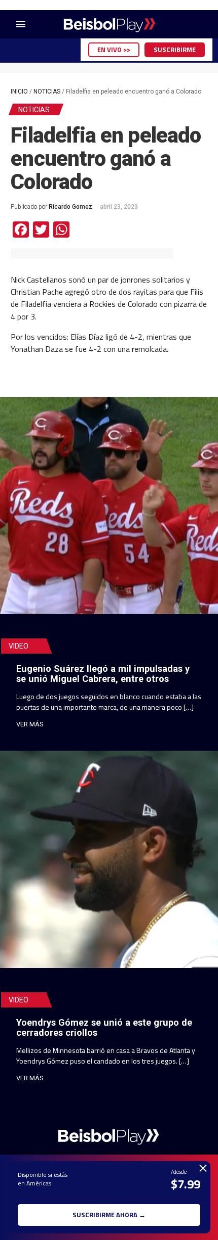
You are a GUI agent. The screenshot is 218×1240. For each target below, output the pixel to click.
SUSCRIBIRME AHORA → (109, 1215)
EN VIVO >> (113, 49)
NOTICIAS (46, 91)
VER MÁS (30, 724)
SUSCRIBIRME (175, 49)
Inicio (19, 91)
